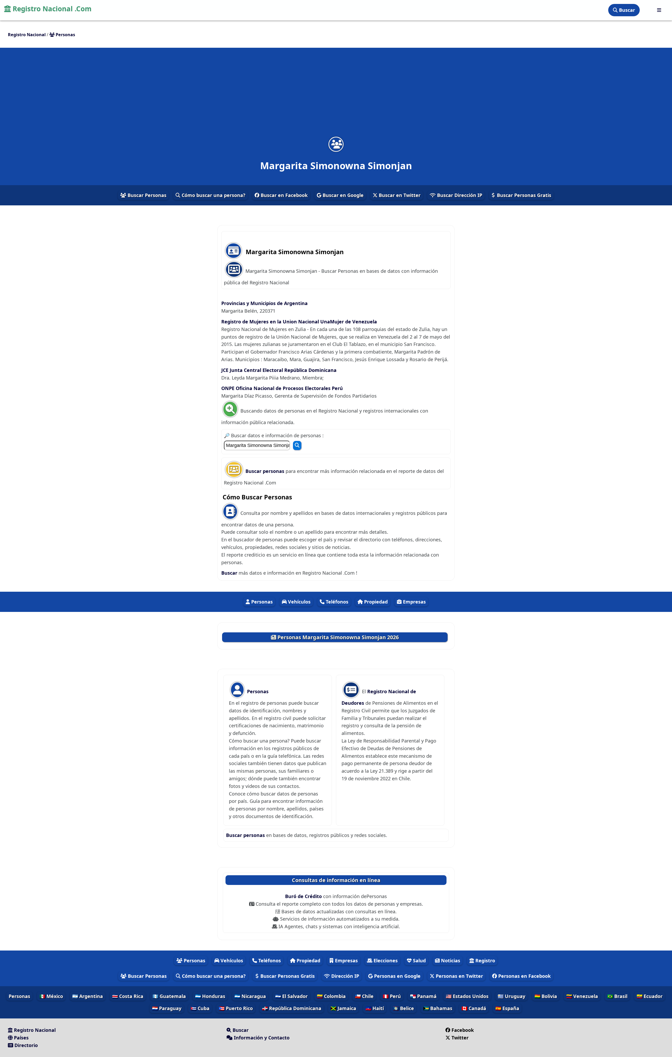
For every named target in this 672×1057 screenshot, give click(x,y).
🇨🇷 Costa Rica (127, 996)
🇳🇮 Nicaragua (250, 996)
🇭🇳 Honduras (210, 996)
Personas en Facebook (524, 976)
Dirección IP (344, 976)
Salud (419, 960)
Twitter (460, 1037)
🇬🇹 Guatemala (169, 996)
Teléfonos (336, 602)
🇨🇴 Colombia (331, 996)
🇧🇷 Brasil (617, 996)
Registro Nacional (34, 1030)
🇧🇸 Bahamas (437, 1008)
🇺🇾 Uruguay (511, 996)
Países (21, 1037)
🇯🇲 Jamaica (343, 1008)
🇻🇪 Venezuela (582, 996)
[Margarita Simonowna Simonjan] (336, 144)
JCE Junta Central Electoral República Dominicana (279, 370)
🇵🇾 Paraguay (166, 1008)
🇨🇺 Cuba (200, 1008)
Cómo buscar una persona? (212, 195)
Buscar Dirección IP (459, 195)
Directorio (25, 1045)
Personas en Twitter (458, 976)
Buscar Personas (146, 195)
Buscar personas (265, 471)
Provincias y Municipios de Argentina (264, 303)
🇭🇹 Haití (374, 1008)
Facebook (462, 1030)
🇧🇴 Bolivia (545, 996)
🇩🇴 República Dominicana (291, 1008)
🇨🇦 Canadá (473, 1008)
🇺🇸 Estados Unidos (467, 996)
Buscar (626, 10)
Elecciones (385, 960)
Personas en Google (397, 976)
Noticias (450, 960)
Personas (261, 602)
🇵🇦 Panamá (423, 996)
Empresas (414, 602)
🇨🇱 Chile (364, 996)
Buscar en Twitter (399, 195)
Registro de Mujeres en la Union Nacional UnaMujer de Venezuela (299, 321)
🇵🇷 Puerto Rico (236, 1008)
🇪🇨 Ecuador (650, 996)
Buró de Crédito (304, 896)
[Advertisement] (336, 95)
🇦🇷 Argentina (87, 996)
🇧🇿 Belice (403, 1008)
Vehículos (299, 602)
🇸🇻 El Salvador (291, 996)
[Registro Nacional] (659, 10)
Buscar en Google (342, 195)
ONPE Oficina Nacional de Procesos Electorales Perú (282, 388)
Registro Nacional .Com (51, 8)
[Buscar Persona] (297, 445)
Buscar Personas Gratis (523, 195)
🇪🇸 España (507, 1008)
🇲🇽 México (51, 996)
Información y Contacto (261, 1037)
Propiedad (375, 602)
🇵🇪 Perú (392, 996)
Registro (484, 960)
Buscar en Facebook (283, 195)
